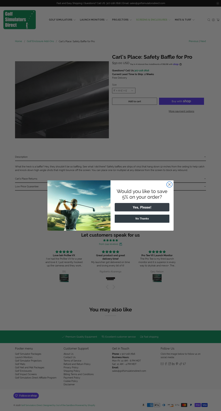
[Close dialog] (169, 184)
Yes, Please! (142, 207)
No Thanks (142, 218)
